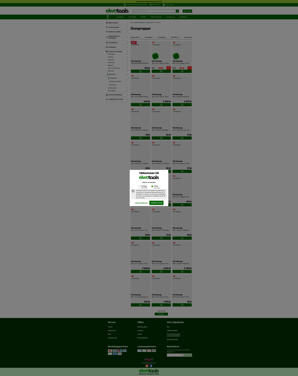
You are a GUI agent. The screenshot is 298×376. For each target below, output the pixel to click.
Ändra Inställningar (141, 203)
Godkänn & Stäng (156, 203)
